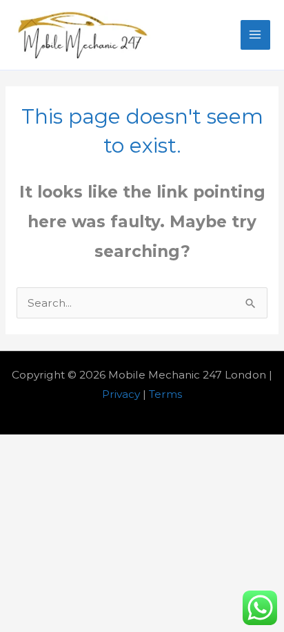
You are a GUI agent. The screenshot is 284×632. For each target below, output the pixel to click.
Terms (165, 394)
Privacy (121, 394)
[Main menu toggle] (255, 35)
